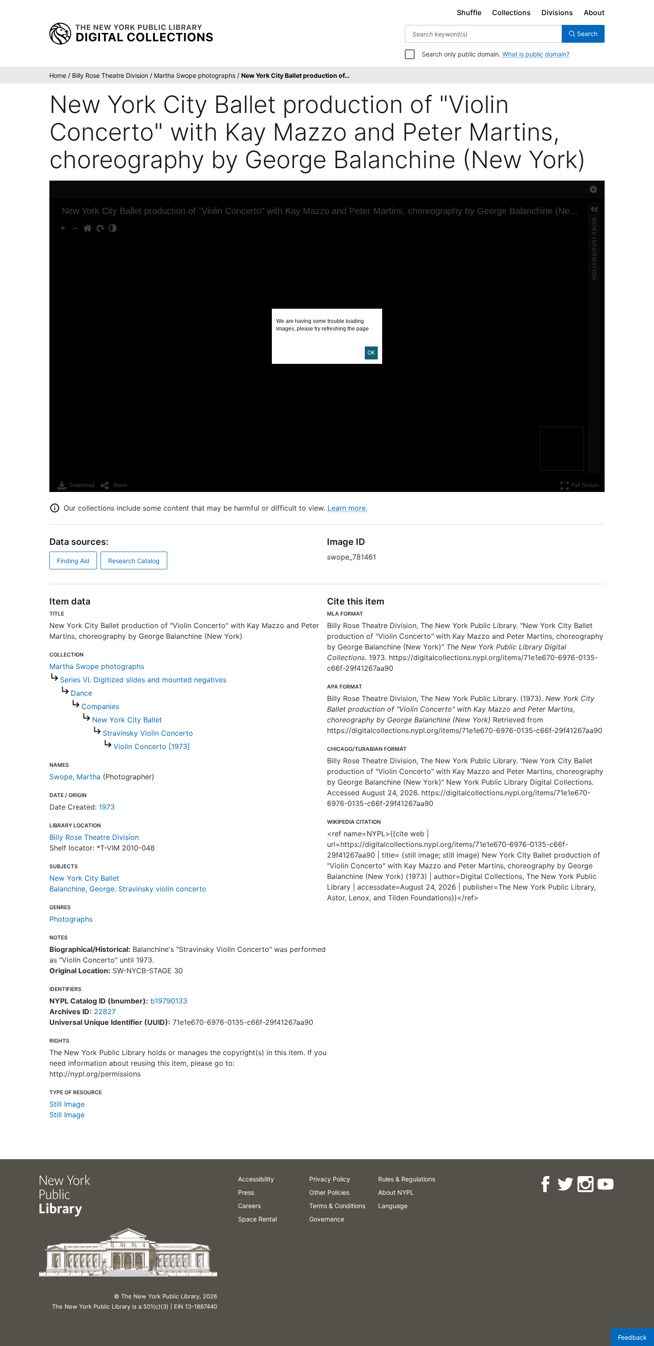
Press (246, 1192)
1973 (107, 806)
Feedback (632, 1337)
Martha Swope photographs (96, 666)
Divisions (557, 12)
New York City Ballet (127, 719)
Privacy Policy (329, 1179)
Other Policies (329, 1192)
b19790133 (168, 1000)
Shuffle (469, 12)
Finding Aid (73, 560)
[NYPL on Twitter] (564, 1184)
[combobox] (483, 34)
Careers (249, 1205)
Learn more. (347, 508)
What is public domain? (535, 54)
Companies (100, 706)
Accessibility (256, 1179)
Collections (511, 12)
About (594, 12)
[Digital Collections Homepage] (131, 34)
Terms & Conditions (337, 1205)
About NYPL (396, 1192)
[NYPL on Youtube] (605, 1184)
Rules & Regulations (406, 1179)
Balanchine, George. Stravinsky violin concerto (127, 888)
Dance (81, 693)
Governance (326, 1219)
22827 (105, 1011)
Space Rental (257, 1219)
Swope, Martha (75, 776)
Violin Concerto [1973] (151, 746)
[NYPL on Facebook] (544, 1184)
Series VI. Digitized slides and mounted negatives (143, 679)
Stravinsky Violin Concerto (148, 733)
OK (371, 353)
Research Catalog (134, 560)
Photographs (71, 919)
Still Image (67, 1104)
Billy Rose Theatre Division (94, 837)
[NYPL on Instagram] (584, 1184)
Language (393, 1205)
